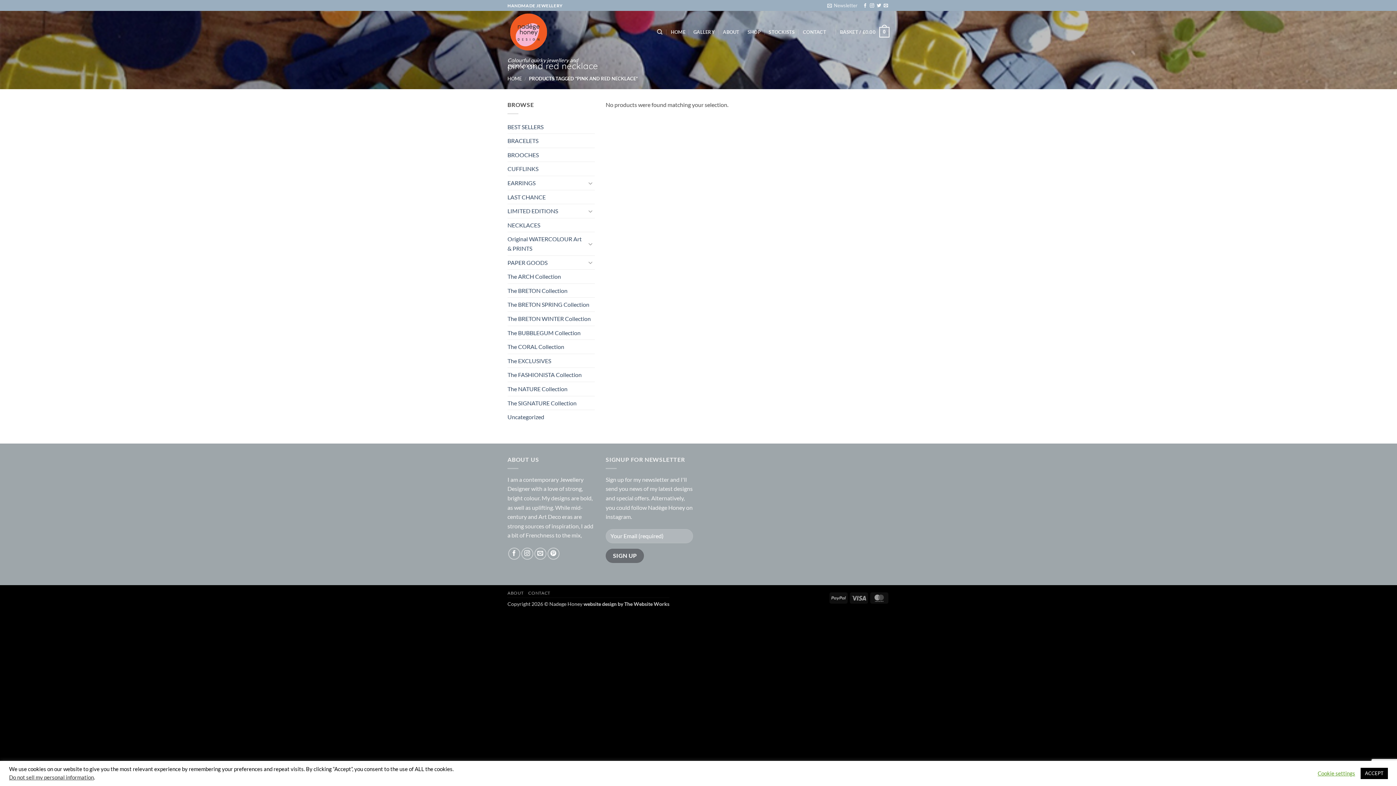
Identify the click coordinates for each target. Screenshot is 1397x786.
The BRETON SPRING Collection (548, 304)
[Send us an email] (886, 5)
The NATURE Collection (538, 388)
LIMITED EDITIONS (533, 210)
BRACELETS (523, 140)
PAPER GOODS (528, 262)
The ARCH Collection (534, 276)
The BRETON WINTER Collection (549, 318)
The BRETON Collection (538, 290)
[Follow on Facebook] (865, 5)
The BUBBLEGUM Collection (544, 332)
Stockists (782, 32)
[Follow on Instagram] (872, 5)
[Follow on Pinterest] (554, 554)
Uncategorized (526, 416)
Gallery (704, 32)
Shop (754, 32)
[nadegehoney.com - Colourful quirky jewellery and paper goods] (543, 32)
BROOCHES (523, 154)
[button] (842, 5)
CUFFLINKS (523, 168)
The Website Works (646, 604)
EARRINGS (522, 182)
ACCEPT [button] (1374, 773)
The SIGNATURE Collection (542, 403)
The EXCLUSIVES (529, 360)
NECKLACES (524, 225)
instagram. (619, 516)
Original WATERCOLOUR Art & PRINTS (545, 243)
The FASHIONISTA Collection (545, 374)
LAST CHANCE (527, 197)
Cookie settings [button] (1336, 773)
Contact (814, 32)
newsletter (655, 479)
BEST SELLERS (526, 126)
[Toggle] (590, 183)
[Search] (659, 32)
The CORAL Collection (536, 346)
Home (678, 32)
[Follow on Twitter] (879, 5)
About (731, 32)
